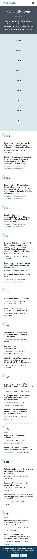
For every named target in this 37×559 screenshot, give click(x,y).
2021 (18, 60)
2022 (18, 50)
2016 (18, 110)
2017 (18, 100)
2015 (18, 120)
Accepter (15, 556)
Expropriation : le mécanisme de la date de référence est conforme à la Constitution (18, 265)
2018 (18, 90)
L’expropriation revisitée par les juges (17, 275)
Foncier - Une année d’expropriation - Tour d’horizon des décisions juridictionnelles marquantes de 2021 (17, 218)
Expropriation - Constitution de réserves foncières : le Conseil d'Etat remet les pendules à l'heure (18, 145)
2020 (18, 70)
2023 (18, 39)
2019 (18, 80)
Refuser (23, 556)
